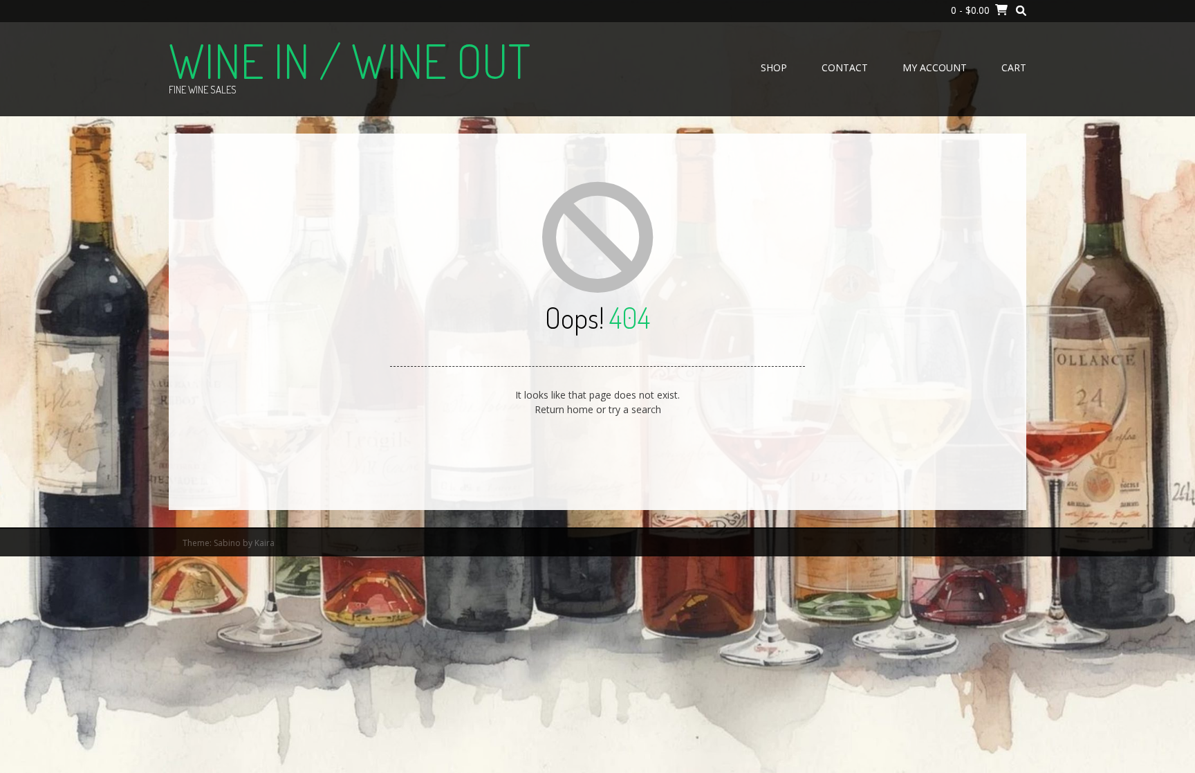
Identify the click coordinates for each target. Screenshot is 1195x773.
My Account (934, 67)
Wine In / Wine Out (349, 60)
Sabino (227, 543)
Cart (1013, 67)
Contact (845, 67)
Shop (774, 67)
